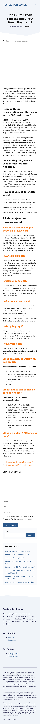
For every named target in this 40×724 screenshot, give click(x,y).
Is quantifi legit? (12, 343)
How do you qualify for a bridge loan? (19, 465)
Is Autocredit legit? (14, 255)
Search (7, 531)
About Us (11, 637)
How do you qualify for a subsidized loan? (20, 567)
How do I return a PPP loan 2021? (17, 554)
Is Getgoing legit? (13, 326)
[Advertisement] (20, 65)
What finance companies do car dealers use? (19, 391)
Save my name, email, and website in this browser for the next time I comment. (19, 518)
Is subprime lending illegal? (14, 558)
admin (27, 27)
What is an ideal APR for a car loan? (20, 434)
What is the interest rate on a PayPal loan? (20, 582)
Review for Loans (15, 4)
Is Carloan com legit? (15, 281)
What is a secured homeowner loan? (18, 551)
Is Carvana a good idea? (16, 301)
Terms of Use (13, 656)
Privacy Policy (13, 653)
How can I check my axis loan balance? (19, 462)
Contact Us (12, 640)
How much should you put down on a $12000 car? (18, 229)
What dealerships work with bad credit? (19, 360)
